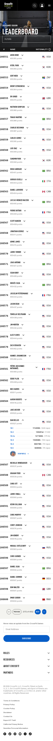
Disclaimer (7, 712)
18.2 (12, 432)
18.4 (12, 444)
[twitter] (9, 734)
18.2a (12, 436)
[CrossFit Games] (9, 5)
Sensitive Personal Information (15, 728)
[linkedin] (25, 734)
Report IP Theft (9, 720)
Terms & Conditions (11, 701)
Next (37, 612)
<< (9, 612)
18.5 (12, 448)
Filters (8, 39)
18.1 (11, 428)
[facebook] (4, 734)
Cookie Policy (9, 708)
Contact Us (7, 716)
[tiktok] (30, 734)
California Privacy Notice (13, 724)
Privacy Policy (9, 704)
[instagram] (15, 734)
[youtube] (20, 734)
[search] (34, 5)
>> (44, 612)
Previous (17, 612)
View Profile (22, 454)
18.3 (12, 440)
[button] (49, 5)
